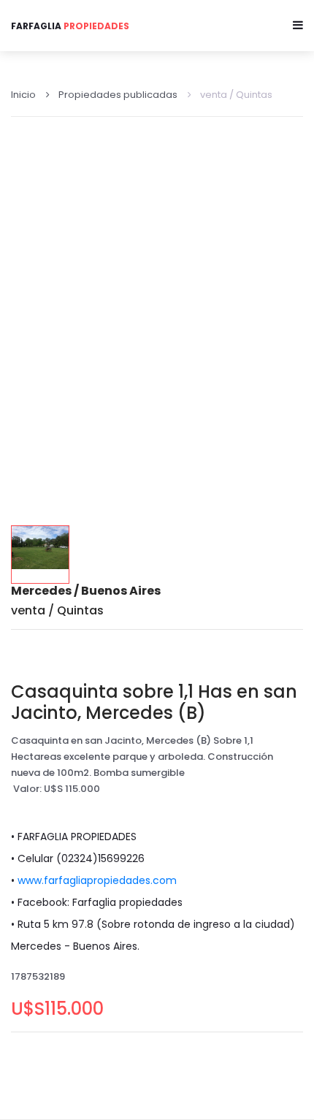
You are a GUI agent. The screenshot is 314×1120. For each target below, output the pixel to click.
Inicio (23, 95)
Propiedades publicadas (117, 95)
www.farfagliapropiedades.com (97, 880)
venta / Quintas (236, 95)
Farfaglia (70, 26)
